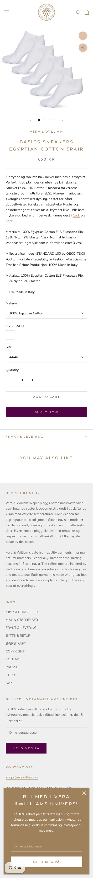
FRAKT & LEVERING (24, 436)
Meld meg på (46, 862)
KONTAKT (13, 659)
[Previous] (30, 120)
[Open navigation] (6, 12)
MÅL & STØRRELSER (22, 620)
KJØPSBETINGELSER (22, 612)
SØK (9, 683)
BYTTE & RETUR (18, 635)
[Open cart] (87, 12)
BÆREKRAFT (16, 643)
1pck (76, 215)
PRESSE (12, 667)
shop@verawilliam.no (22, 777)
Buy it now (47, 412)
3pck (9, 221)
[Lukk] (84, 793)
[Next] (63, 120)
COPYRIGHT (15, 651)
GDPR (10, 675)
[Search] (78, 12)
